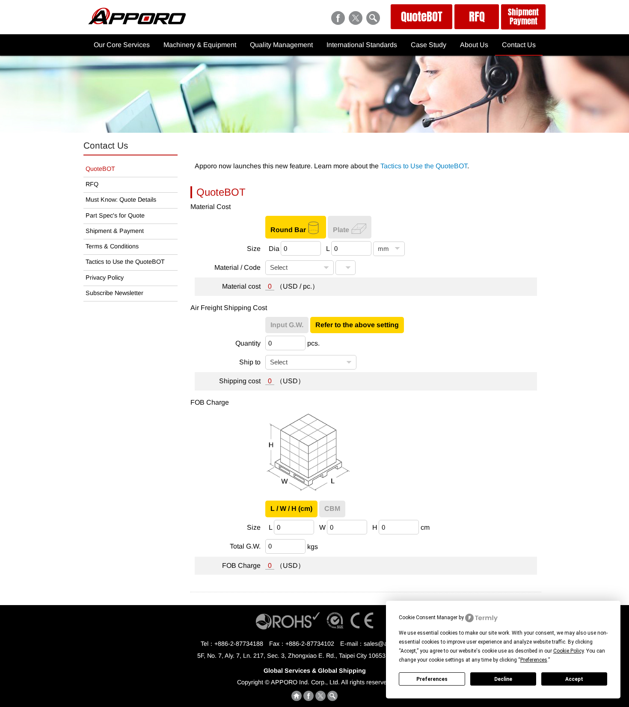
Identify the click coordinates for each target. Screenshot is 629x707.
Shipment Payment (523, 16)
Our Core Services (122, 44)
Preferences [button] (533, 660)
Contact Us (519, 44)
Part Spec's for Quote (115, 215)
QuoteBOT (421, 16)
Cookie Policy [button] (568, 651)
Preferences (432, 679)
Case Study (428, 44)
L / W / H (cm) (291, 508)
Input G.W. (286, 324)
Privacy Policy (105, 277)
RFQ (477, 16)
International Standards (361, 44)
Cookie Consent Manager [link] (428, 617)
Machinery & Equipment (199, 44)
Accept (574, 679)
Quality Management (281, 44)
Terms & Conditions (112, 246)
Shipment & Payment (115, 230)
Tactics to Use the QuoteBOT (423, 166)
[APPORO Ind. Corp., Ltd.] (137, 22)
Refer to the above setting (357, 324)
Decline (503, 679)
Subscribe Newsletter (114, 292)
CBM (332, 508)
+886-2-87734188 (238, 643)
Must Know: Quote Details (121, 199)
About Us (474, 44)
